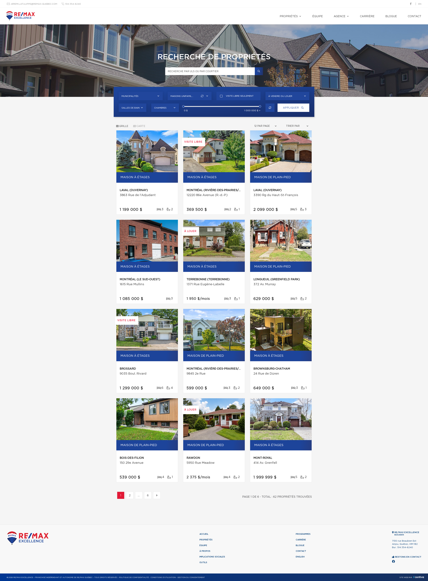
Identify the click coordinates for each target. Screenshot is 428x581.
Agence (339, 16)
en (419, 4)
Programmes (303, 534)
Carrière (367, 16)
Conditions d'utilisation (163, 577)
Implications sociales (212, 557)
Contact (414, 16)
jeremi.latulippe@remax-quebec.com (34, 4)
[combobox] (141, 96)
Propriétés (289, 16)
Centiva (418, 577)
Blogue (391, 16)
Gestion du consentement (191, 577)
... (139, 495)
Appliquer (291, 108)
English (300, 557)
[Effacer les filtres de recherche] (270, 108)
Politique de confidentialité (134, 577)
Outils (203, 562)
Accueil (203, 534)
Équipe (317, 16)
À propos (204, 551)
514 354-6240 (73, 4)
